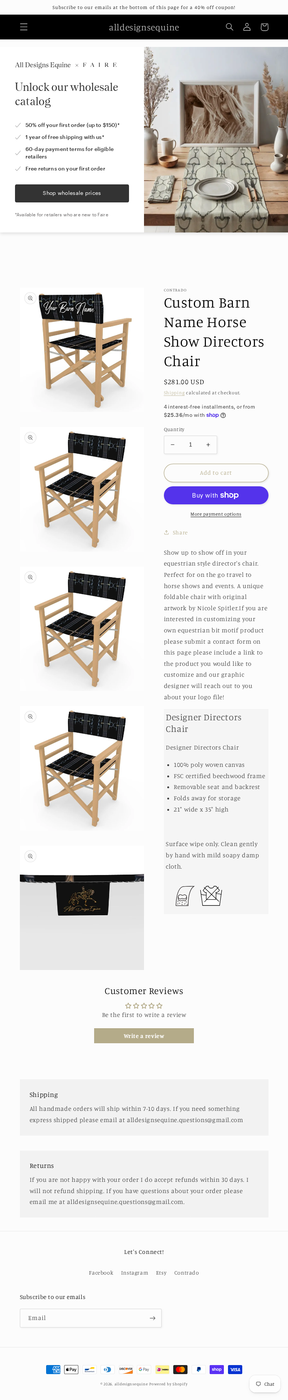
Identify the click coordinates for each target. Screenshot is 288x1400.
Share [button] (180, 532)
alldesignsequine (131, 1384)
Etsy (161, 1272)
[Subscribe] (152, 1318)
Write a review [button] (144, 1035)
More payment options (216, 514)
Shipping (174, 392)
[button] (23, 27)
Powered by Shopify (168, 1384)
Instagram (134, 1272)
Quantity (174, 429)
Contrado (186, 1272)
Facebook (101, 1272)
